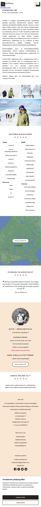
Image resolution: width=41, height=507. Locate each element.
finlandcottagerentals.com (20, 462)
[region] (20, 491)
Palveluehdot (20, 436)
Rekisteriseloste (20, 439)
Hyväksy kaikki (20, 497)
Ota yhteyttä (20, 364)
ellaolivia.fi (20, 465)
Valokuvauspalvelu (20, 442)
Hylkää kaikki (20, 503)
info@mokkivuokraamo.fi (20, 422)
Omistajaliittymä (20, 445)
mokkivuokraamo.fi (20, 459)
